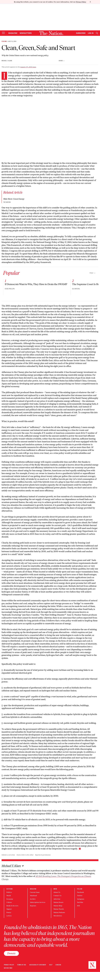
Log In (91, 33)
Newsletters (26, 33)
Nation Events (58, 902)
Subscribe (81, 33)
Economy (9, 899)
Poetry (8, 912)
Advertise (57, 899)
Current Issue (35, 892)
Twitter (79, 896)
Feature (4, 41)
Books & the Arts (12, 906)
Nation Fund (8, 968)
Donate (11, 953)
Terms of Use (21, 965)
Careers (58, 965)
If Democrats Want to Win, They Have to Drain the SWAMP (36, 284)
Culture (9, 902)
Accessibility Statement (37, 965)
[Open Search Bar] (97, 33)
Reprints (33, 906)
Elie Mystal (76, 289)
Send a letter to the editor (25, 855)
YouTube (80, 902)
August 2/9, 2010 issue (28, 67)
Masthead (33, 896)
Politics (9, 892)
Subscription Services (37, 902)
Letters (9, 916)
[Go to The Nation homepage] (51, 33)
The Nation (7, 202)
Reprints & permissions (43, 855)
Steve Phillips (10, 289)
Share (61, 61)
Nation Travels (59, 909)
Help (50, 965)
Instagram (80, 899)
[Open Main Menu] (3, 33)
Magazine (12, 33)
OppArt (9, 909)
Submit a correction (8, 855)
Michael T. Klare (7, 61)
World (8, 896)
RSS (78, 906)
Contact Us (57, 896)
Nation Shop (58, 906)
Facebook (80, 892)
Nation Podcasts (59, 912)
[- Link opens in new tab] (23, 866)
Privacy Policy (81, 2)
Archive (33, 899)
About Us (57, 892)
